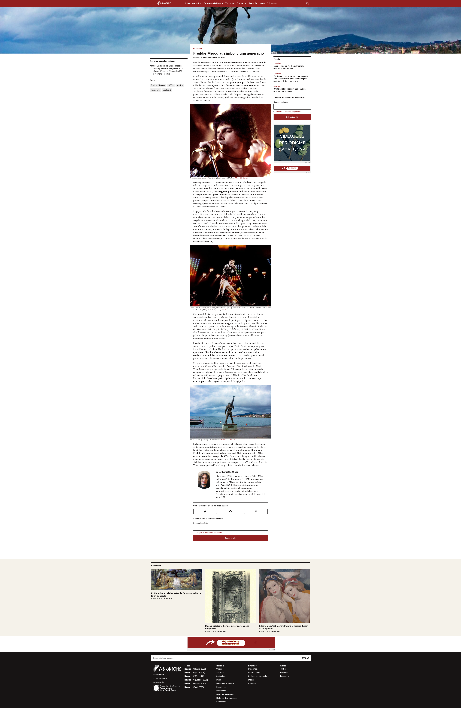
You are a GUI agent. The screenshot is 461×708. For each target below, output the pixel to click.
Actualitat (276, 86)
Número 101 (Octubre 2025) (196, 680)
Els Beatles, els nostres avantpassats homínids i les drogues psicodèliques (290, 77)
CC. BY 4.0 (225, 310)
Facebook (284, 672)
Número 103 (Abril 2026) (194, 672)
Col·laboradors (254, 672)
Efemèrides (230, 3)
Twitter (283, 669)
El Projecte (272, 3)
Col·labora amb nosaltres (258, 676)
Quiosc (188, 3)
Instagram (284, 676)
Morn (237, 178)
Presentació (253, 669)
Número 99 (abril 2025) (194, 687)
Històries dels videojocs (226, 698)
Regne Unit (155, 90)
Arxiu (251, 3)
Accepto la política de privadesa (208, 533)
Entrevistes (242, 3)
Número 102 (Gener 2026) (195, 676)
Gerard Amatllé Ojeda (227, 472)
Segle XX (167, 90)
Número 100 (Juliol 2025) (195, 683)
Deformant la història (213, 3)
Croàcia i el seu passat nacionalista (289, 89)
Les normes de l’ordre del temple (288, 66)
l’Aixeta (251, 680)
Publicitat (252, 683)
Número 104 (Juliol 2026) (195, 669)
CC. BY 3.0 (243, 178)
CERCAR (305, 658)
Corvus (223, 440)
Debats (219, 680)
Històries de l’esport (225, 694)
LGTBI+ (171, 85)
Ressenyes (260, 3)
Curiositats (197, 3)
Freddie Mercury (158, 85)
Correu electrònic (200, 523)
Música (179, 85)
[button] (153, 3)
